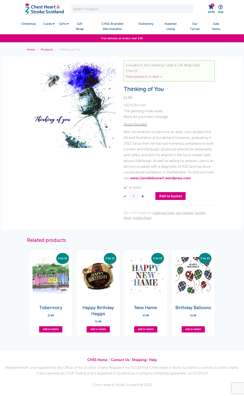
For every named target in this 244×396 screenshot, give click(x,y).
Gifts (62, 24)
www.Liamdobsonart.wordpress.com (160, 178)
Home (31, 49)
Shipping (139, 360)
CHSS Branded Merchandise (112, 26)
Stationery (146, 24)
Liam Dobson (185, 213)
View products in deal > (144, 76)
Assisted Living (170, 26)
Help (153, 360)
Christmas (28, 24)
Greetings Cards (163, 213)
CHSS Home (97, 360)
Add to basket (170, 196)
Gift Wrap (80, 26)
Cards (47, 24)
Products (47, 49)
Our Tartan (195, 26)
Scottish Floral (142, 218)
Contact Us (120, 360)
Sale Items (216, 26)
